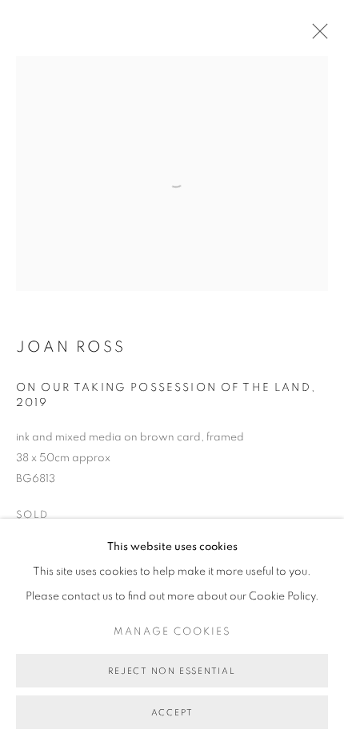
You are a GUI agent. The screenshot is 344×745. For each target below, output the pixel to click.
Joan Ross (71, 347)
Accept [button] (172, 712)
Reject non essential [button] (171, 671)
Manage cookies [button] (172, 632)
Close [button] (316, 36)
